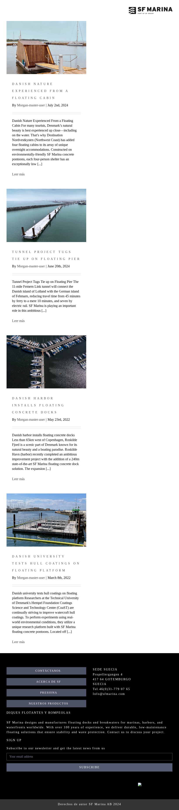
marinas (133, 722)
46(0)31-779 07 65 (114, 689)
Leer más (18, 174)
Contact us (116, 732)
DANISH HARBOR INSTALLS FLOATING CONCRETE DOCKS (38, 405)
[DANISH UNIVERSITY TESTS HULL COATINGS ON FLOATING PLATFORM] (46, 520)
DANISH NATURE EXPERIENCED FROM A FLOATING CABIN (40, 91)
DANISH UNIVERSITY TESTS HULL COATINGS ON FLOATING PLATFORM (46, 563)
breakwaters (109, 722)
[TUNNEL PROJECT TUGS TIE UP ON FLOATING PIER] (46, 215)
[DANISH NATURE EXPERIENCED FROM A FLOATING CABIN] (46, 47)
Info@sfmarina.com (109, 694)
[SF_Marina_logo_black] (150, 8)
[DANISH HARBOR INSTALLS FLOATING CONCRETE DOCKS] (46, 361)
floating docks (80, 722)
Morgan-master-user (31, 105)
